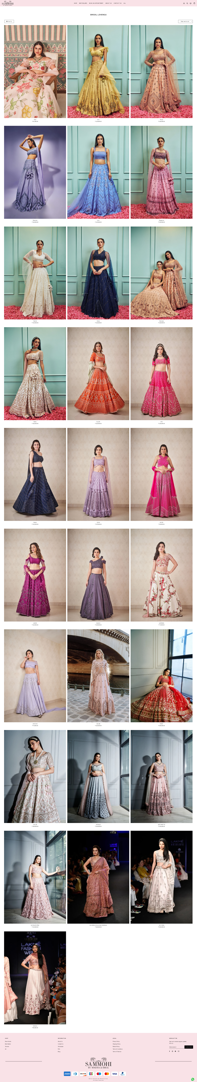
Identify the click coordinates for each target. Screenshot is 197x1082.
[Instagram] (172, 1051)
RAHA (35, 522)
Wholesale (60, 1046)
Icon (98, 220)
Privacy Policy (116, 1041)
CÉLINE (98, 723)
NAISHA (35, 1026)
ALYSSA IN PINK (35, 925)
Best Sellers (8, 1044)
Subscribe (188, 1047)
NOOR (161, 522)
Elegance (161, 220)
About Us (60, 1041)
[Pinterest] (175, 1051)
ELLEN (98, 421)
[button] (185, 21)
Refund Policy (116, 1046)
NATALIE (98, 824)
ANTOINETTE (161, 824)
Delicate (161, 321)
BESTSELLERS (83, 3)
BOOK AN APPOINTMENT (96, 3)
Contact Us (60, 1044)
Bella (35, 421)
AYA (162, 421)
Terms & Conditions (118, 1049)
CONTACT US (118, 3)
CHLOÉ (35, 824)
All (5, 1049)
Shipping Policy (117, 1044)
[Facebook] (169, 1051)
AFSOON (35, 723)
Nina (35, 119)
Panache (35, 220)
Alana (98, 321)
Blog (59, 1051)
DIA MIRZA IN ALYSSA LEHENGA (98, 925)
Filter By (10, 21)
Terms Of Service (117, 1051)
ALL (125, 3)
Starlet (35, 321)
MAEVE (98, 623)
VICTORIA (161, 925)
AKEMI (35, 623)
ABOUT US (108, 3)
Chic (98, 119)
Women (7, 1046)
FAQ (59, 1049)
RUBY (161, 723)
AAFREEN (161, 623)
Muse (161, 119)
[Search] (187, 2)
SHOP (75, 3)
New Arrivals (8, 1041)
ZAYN (98, 522)
